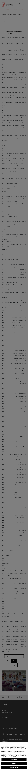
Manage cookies (14, 759)
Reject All (14, 763)
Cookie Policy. (14, 756)
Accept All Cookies (14, 767)
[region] (14, 756)
